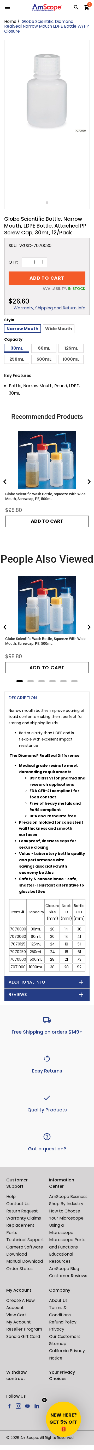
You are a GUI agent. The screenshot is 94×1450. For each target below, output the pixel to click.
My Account (18, 1322)
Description (23, 698)
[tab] (19, 681)
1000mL (71, 359)
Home (10, 21)
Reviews (18, 994)
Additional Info (27, 982)
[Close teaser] (44, 1400)
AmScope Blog (64, 1269)
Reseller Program (24, 1329)
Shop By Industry (66, 1204)
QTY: (13, 262)
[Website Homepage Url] (47, 7)
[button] (63, 1419)
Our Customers (64, 1336)
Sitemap (57, 1344)
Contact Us (18, 1204)
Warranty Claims (23, 1218)
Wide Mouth (58, 329)
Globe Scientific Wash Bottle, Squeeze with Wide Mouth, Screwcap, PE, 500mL (45, 496)
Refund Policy (63, 1322)
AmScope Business (68, 1197)
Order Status (19, 1269)
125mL (71, 348)
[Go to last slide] (5, 481)
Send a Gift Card (23, 1336)
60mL (44, 348)
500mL (44, 359)
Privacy (56, 1329)
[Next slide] (89, 481)
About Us (58, 1300)
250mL (16, 359)
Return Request (22, 1211)
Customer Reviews (68, 1276)
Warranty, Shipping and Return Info (49, 308)
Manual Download (24, 1261)
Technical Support (25, 1240)
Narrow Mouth (22, 329)
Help (11, 1197)
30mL (17, 348)
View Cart (16, 1315)
